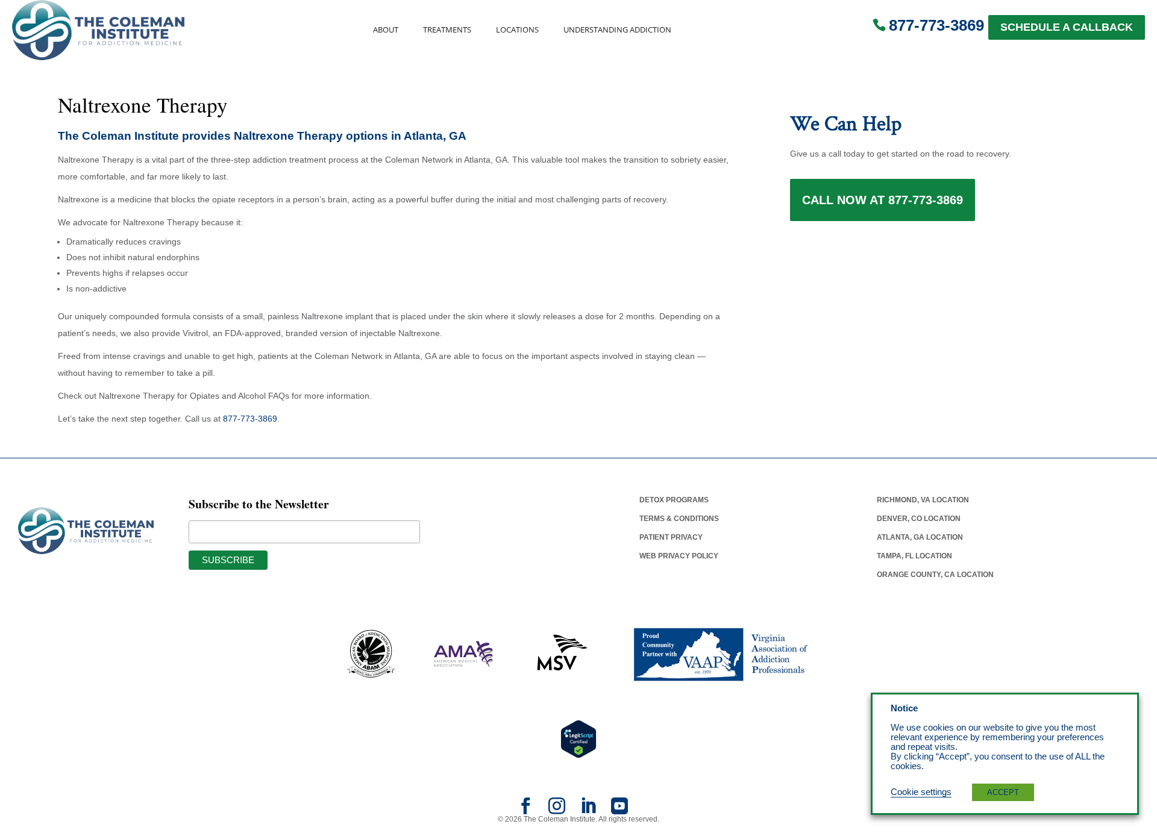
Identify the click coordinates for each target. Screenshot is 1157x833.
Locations (517, 30)
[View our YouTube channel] (619, 810)
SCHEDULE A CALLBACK (1066, 27)
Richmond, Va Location (923, 500)
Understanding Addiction (617, 30)
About (385, 30)
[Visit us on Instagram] (556, 810)
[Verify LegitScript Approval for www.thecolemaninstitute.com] (578, 738)
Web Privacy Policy (678, 556)
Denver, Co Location (919, 518)
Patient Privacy (671, 537)
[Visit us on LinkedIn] (588, 810)
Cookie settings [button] (921, 792)
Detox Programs (674, 500)
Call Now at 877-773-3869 (882, 200)
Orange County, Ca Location (935, 574)
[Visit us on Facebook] (525, 810)
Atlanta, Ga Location (920, 537)
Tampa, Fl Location (914, 556)
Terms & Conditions (679, 518)
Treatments (447, 30)
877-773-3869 (936, 25)
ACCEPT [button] (1003, 792)
